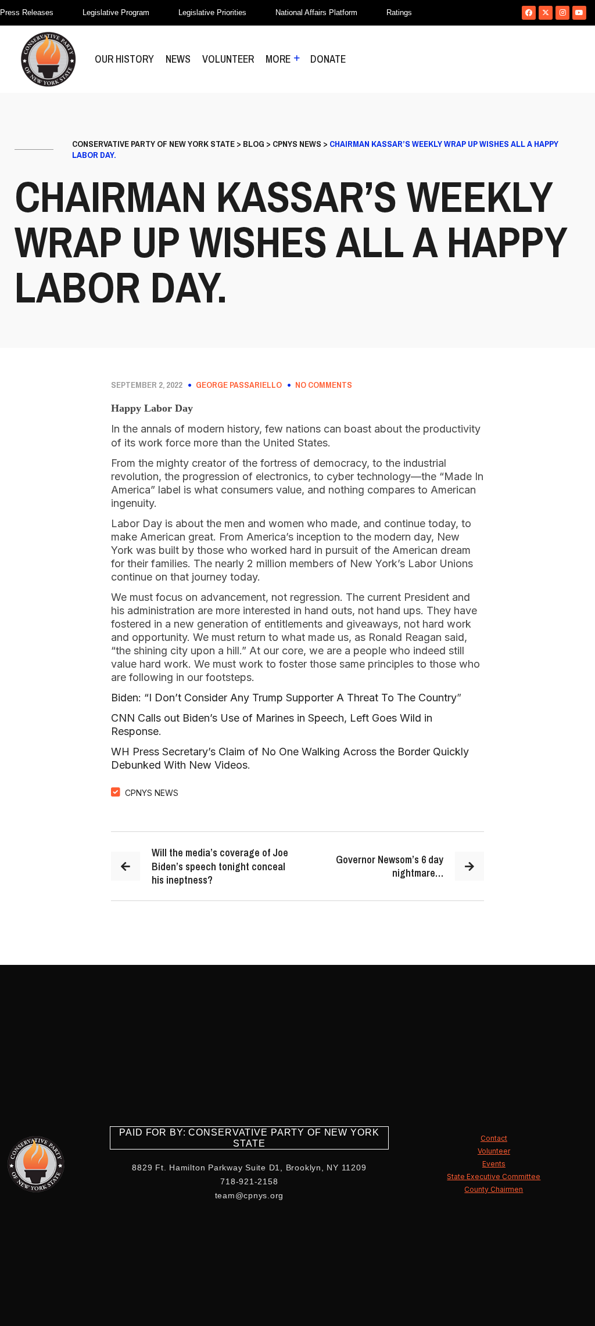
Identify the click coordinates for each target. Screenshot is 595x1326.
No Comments (323, 385)
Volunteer (228, 59)
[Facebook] (529, 13)
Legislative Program (116, 12)
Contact (494, 1138)
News (178, 59)
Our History (124, 59)
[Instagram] (562, 13)
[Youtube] (579, 13)
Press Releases (26, 12)
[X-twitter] (546, 13)
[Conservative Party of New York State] (48, 59)
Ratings (399, 12)
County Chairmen (493, 1189)
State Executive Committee (493, 1176)
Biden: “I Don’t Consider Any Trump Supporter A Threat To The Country (284, 697)
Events (494, 1163)
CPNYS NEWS (151, 793)
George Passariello (239, 385)
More (278, 59)
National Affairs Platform (316, 12)
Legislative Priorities (212, 12)
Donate (328, 59)
